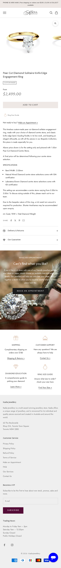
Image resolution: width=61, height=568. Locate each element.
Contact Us (7, 476)
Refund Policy (8, 453)
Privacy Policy (8, 443)
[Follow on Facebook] (4, 544)
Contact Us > (45, 358)
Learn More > (15, 386)
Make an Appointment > (28, 122)
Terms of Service (9, 457)
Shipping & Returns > (16, 358)
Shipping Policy (9, 448)
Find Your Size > (45, 387)
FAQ (5, 466)
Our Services (8, 471)
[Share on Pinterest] (19, 220)
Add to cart (30, 105)
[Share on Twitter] (15, 220)
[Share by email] (23, 220)
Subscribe (13, 510)
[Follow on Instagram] (12, 544)
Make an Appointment (30, 291)
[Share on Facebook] (11, 220)
